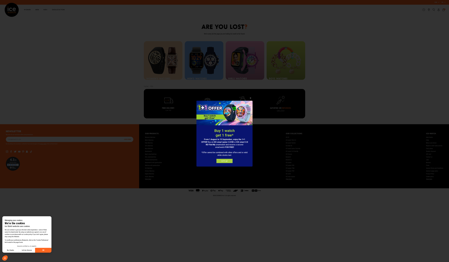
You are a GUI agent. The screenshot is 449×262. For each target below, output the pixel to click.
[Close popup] (250, 98)
